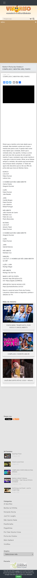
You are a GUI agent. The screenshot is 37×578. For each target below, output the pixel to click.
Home (4, 67)
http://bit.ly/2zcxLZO (15, 278)
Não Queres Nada (10, 520)
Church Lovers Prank (18, 462)
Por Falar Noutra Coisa (12, 532)
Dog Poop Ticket (16, 454)
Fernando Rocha (10, 512)
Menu (3, 22)
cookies (17, 571)
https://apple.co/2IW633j (14, 280)
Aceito (18, 576)
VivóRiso (7, 544)
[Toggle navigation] (4, 3)
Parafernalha (8, 524)
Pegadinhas (8, 528)
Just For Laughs (10, 516)
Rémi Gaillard (9, 540)
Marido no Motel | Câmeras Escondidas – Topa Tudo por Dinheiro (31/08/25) (22, 479)
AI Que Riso (8, 504)
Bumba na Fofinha (10, 508)
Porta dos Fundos (15, 67)
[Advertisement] (18, 43)
